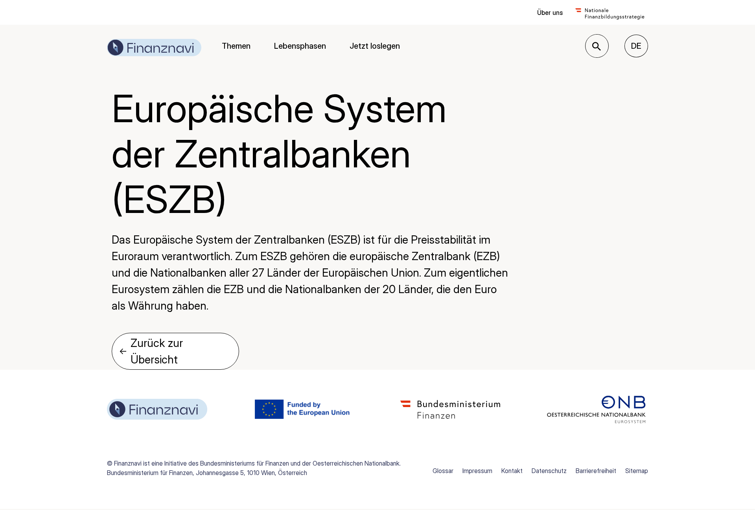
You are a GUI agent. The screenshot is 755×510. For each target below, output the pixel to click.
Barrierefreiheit (596, 471)
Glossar (443, 471)
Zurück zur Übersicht (151, 351)
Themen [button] (236, 46)
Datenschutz (549, 471)
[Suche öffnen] (596, 46)
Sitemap (636, 471)
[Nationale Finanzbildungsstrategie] (610, 13)
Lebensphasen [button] (300, 46)
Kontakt (512, 471)
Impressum (477, 471)
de (639, 46)
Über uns (550, 13)
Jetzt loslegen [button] (375, 46)
